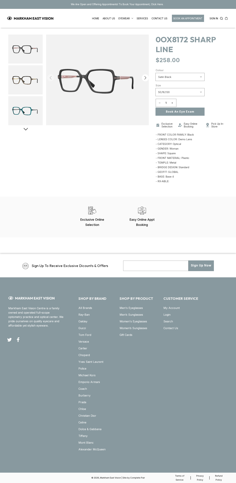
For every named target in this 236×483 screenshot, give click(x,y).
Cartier (82, 348)
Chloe (82, 408)
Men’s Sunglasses (131, 314)
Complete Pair (137, 477)
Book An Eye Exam (180, 111)
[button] (220, 18)
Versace (83, 341)
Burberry (84, 395)
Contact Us (170, 328)
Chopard (84, 355)
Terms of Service (179, 478)
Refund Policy (219, 478)
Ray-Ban (84, 314)
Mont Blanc (86, 442)
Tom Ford (84, 334)
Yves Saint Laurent (90, 361)
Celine (82, 422)
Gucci (82, 328)
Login (167, 314)
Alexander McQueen (92, 449)
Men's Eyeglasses (131, 307)
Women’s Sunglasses (133, 328)
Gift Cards (126, 334)
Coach (82, 388)
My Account (171, 307)
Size (158, 85)
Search (168, 321)
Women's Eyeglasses (133, 321)
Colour (160, 70)
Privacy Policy (200, 478)
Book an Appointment (187, 18)
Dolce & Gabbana (89, 429)
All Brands (85, 307)
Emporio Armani (89, 382)
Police (82, 368)
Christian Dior (87, 415)
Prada (82, 402)
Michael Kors (87, 375)
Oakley (82, 321)
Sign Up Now (201, 265)
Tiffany (83, 435)
